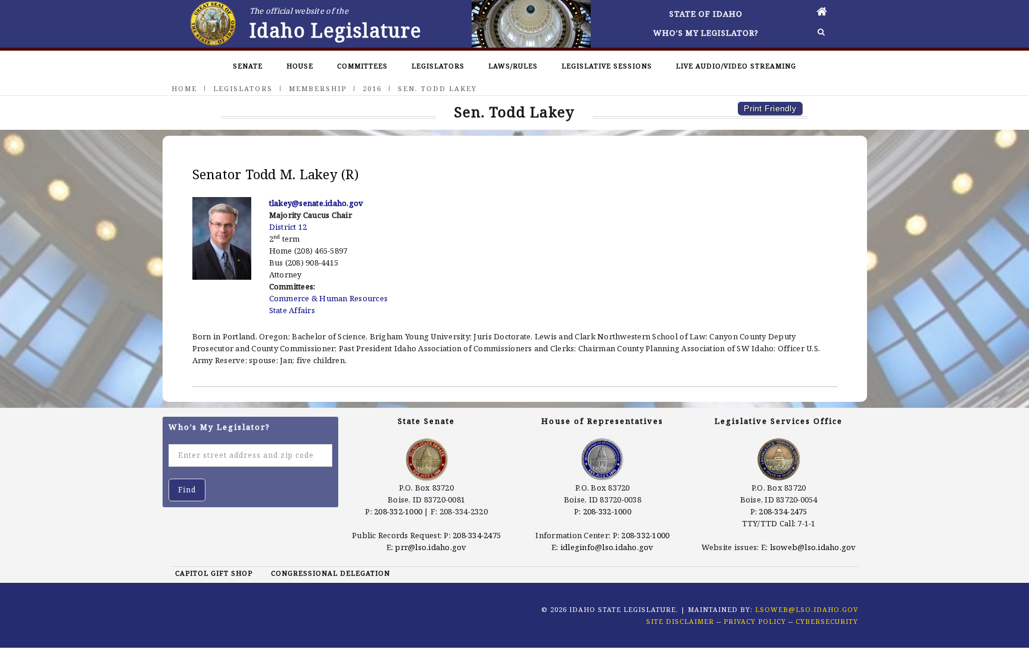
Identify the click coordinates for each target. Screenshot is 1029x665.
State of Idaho (706, 13)
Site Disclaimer (680, 621)
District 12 (288, 226)
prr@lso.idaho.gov (430, 547)
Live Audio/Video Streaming (736, 65)
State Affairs (292, 310)
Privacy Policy (755, 621)
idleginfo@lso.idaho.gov (607, 547)
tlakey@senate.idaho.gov (316, 203)
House (299, 65)
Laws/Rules (513, 65)
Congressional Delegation (330, 573)
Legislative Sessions (607, 65)
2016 (372, 88)
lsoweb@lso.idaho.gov (813, 547)
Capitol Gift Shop (213, 573)
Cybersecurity (827, 621)
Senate (248, 65)
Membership (318, 88)
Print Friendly (770, 108)
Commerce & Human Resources (328, 298)
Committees (362, 65)
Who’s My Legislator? (706, 32)
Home (184, 88)
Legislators (437, 65)
